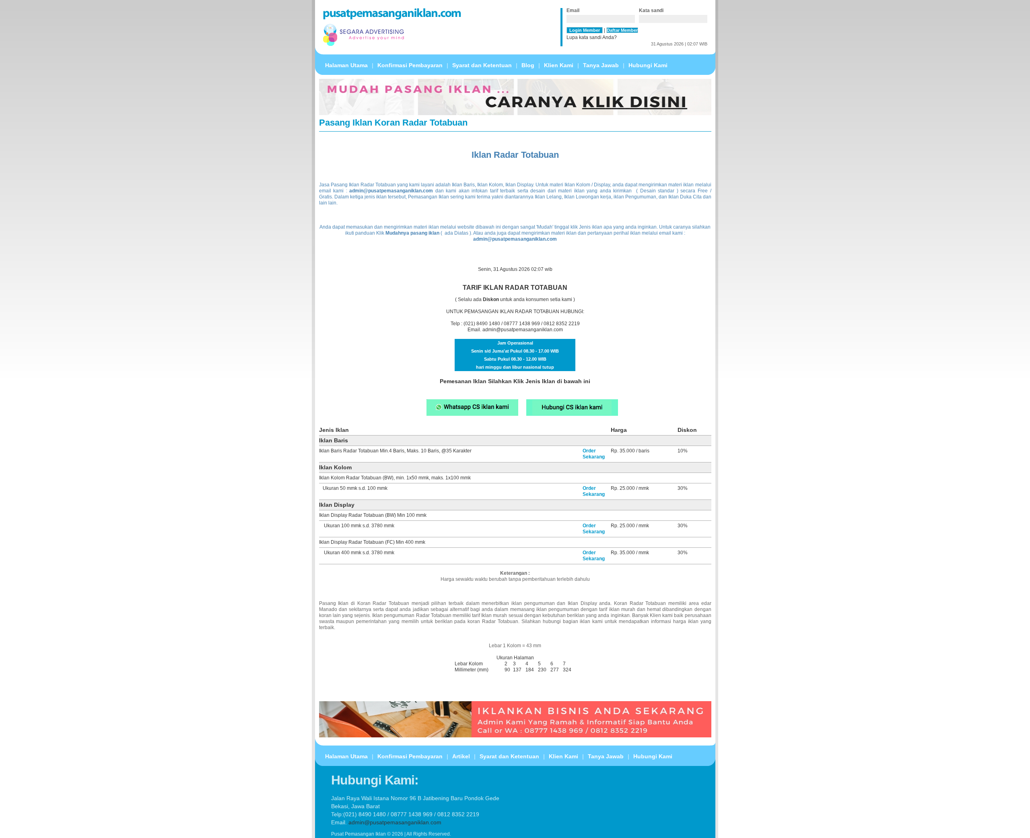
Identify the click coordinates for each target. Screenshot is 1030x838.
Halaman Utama (346, 65)
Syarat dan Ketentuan (482, 65)
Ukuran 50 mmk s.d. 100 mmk (355, 488)
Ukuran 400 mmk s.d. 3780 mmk (359, 552)
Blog (527, 65)
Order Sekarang (594, 454)
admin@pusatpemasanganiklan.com (522, 329)
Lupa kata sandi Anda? (591, 37)
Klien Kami (558, 65)
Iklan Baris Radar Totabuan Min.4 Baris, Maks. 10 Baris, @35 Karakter (395, 451)
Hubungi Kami (647, 65)
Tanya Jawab (601, 65)
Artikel (461, 756)
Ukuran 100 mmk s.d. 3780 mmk (359, 525)
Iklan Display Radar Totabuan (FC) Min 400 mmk (372, 542)
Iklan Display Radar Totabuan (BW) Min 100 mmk (372, 515)
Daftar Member (622, 30)
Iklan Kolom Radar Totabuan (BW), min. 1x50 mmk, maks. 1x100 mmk (395, 478)
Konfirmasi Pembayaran (410, 65)
